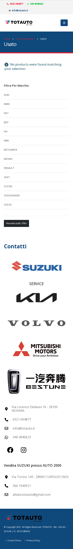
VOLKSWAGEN (12, 195)
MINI (6, 140)
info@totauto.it (20, 10)
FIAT (6, 113)
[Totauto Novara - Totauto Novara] (18, 22)
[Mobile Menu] (64, 22)
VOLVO (8, 204)
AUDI (6, 95)
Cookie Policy (14, 540)
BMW (7, 104)
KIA (5, 131)
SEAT (7, 177)
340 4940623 (36, 3)
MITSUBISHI (10, 149)
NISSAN (8, 159)
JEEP (6, 122)
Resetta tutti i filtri (16, 223)
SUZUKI (8, 186)
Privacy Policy (33, 540)
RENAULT (9, 168)
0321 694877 (16, 3)
